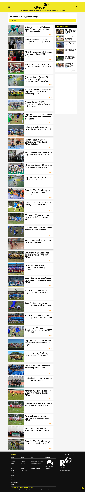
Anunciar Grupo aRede (49, 466)
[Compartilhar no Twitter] (69, 454)
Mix (11, 468)
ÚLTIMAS (20, 10)
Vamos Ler (12, 475)
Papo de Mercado (14, 479)
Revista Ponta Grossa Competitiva (35, 463)
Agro (11, 477)
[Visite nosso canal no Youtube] (66, 454)
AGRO (60, 10)
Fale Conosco (47, 468)
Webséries (12, 484)
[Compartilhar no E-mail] (73, 454)
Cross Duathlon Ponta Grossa (35, 468)
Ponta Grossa (13, 461)
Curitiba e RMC (13, 463)
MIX (57, 10)
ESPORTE (54, 10)
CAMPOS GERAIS (32, 10)
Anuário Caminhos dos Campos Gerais (36, 461)
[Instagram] (64, 454)
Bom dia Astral (23, 465)
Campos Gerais (13, 465)
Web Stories (23, 463)
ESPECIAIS (63, 10)
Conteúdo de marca (24, 470)
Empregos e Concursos (14, 482)
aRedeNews (23, 461)
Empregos (22, 468)
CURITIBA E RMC (38, 10)
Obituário (22, 472)
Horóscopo (12, 472)
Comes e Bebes (13, 480)
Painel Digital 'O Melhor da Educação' (36, 465)
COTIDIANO (44, 10)
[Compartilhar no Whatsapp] (71, 454)
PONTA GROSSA (25, 10)
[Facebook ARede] (61, 454)
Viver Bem (12, 470)
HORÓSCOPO (49, 10)
